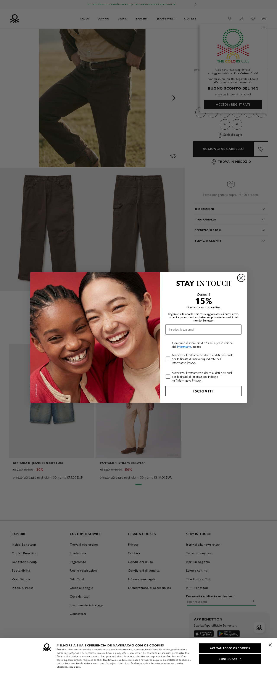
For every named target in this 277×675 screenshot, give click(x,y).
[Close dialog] (241, 278)
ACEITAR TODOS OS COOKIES (230, 648)
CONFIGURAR (228, 659)
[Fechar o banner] (270, 644)
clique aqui (74, 666)
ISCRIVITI (203, 391)
